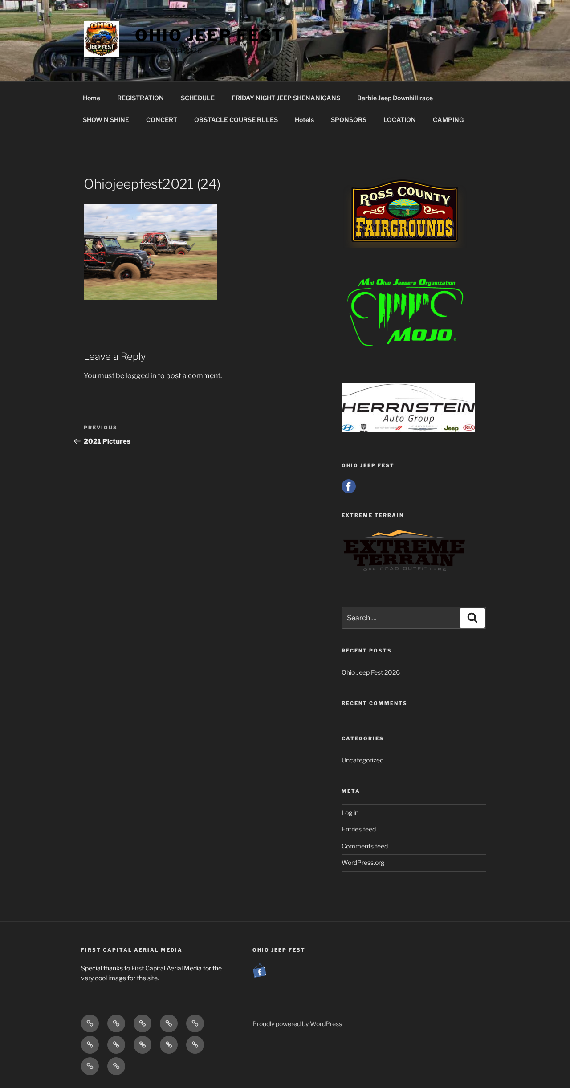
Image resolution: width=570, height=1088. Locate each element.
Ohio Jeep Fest (209, 35)
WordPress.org (363, 862)
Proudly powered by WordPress (297, 1023)
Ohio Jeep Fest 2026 (371, 672)
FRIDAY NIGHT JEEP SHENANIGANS (286, 98)
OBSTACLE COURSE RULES (236, 119)
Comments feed (365, 846)
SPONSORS (348, 119)
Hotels (304, 119)
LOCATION (399, 119)
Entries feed (359, 829)
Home (91, 98)
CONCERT (161, 119)
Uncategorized (362, 760)
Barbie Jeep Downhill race (395, 98)
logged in (141, 375)
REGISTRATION (140, 98)
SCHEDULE (198, 98)
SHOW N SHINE (106, 119)
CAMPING (448, 119)
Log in (350, 812)
